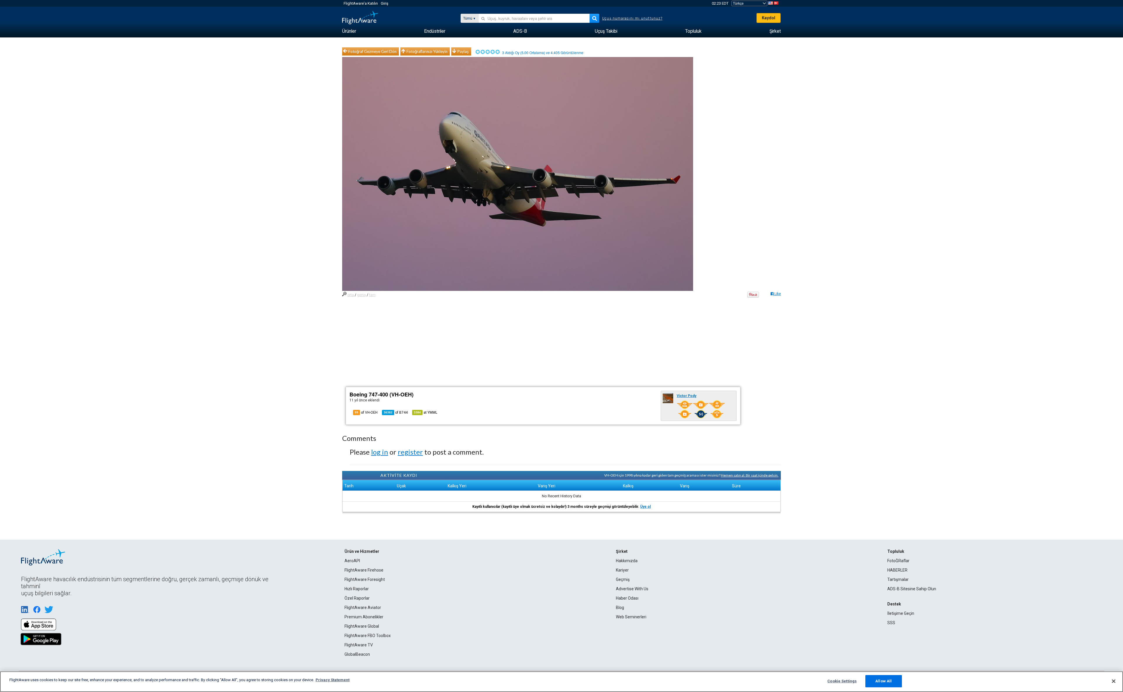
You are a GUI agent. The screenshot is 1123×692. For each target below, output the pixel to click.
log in (379, 452)
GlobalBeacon (357, 654)
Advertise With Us (632, 588)
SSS (891, 622)
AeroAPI (352, 560)
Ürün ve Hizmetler (362, 551)
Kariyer (622, 570)
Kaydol (768, 17)
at (425, 412)
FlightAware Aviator (363, 607)
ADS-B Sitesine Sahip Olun (911, 588)
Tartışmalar (898, 579)
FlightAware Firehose (364, 570)
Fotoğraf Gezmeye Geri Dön (372, 51)
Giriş (384, 3)
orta (350, 295)
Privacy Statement (332, 680)
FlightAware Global (362, 626)
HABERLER (897, 570)
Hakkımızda (627, 560)
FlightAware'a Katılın (361, 3)
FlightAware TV (359, 645)
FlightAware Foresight (365, 579)
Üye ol (645, 507)
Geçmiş (623, 579)
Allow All (883, 681)
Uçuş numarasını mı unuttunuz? (632, 18)
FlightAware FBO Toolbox (368, 635)
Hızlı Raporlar (357, 588)
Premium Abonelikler (364, 617)
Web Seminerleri (631, 617)
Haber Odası (627, 598)
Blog (620, 607)
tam (372, 295)
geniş (361, 295)
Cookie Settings (842, 681)
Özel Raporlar (357, 598)
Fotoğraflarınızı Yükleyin (427, 51)
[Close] (1113, 681)
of (396, 412)
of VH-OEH (366, 412)
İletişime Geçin (900, 613)
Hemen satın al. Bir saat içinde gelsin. (749, 475)
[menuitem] (349, 31)
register (410, 452)
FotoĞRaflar (898, 560)
